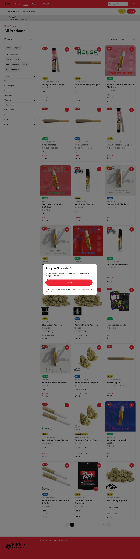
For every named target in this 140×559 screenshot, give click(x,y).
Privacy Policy (76, 289)
